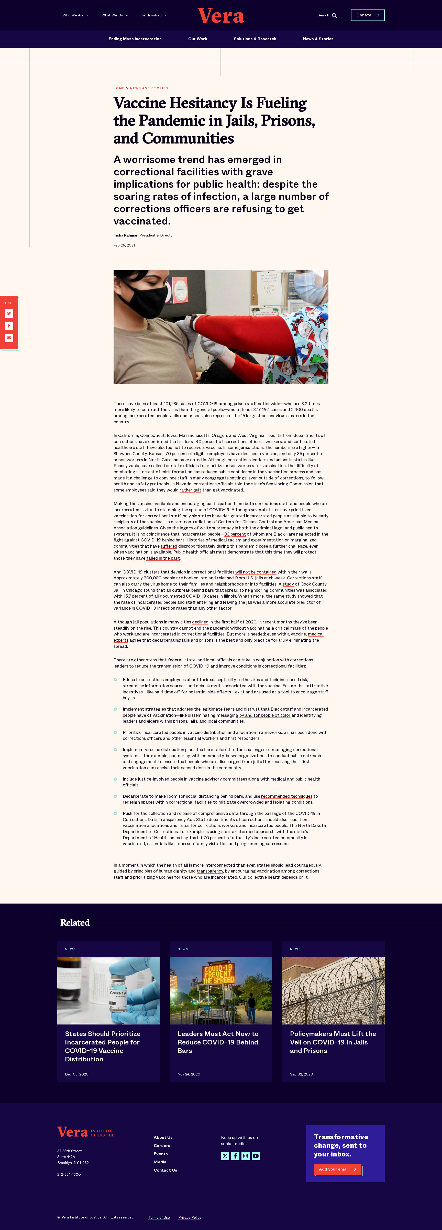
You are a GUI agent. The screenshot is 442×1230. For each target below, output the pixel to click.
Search (323, 14)
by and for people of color (265, 715)
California (128, 435)
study (288, 584)
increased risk (293, 679)
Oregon (219, 435)
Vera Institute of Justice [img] (221, 15)
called (157, 466)
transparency (210, 871)
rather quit (190, 490)
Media (160, 1162)
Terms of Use (159, 1217)
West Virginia (250, 435)
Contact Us (165, 1170)
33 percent (235, 534)
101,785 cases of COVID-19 (191, 404)
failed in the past (163, 558)
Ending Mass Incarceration (135, 39)
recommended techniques (286, 796)
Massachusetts (194, 435)
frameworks (269, 732)
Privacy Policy (189, 1217)
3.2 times (310, 404)
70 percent (176, 453)
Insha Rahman (126, 235)
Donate (364, 15)
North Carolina (163, 460)
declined (200, 622)
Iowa (172, 435)
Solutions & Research (255, 39)
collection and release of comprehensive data (193, 813)
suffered (169, 546)
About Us (163, 1137)
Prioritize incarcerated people (152, 732)
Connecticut (152, 435)
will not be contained (256, 572)
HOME (119, 88)
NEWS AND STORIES (149, 88)
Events (161, 1154)
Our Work (197, 39)
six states (201, 516)
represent (222, 416)
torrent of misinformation (166, 472)
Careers (162, 1146)
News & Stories (318, 39)
